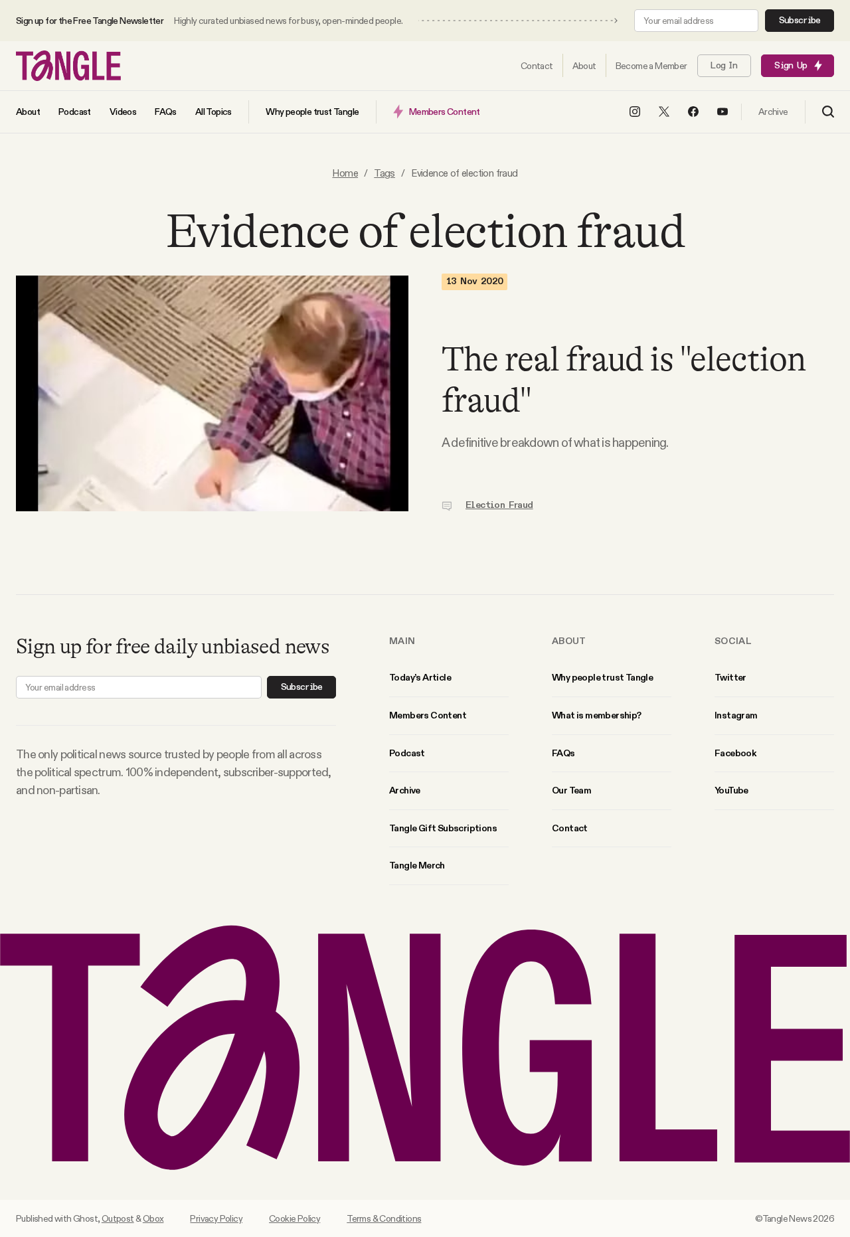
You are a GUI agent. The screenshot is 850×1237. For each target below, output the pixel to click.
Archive (404, 790)
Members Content (427, 715)
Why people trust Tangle (602, 677)
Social (733, 641)
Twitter (730, 677)
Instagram (736, 715)
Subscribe (800, 20)
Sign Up (790, 65)
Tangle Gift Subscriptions (443, 828)
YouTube (731, 790)
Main (402, 641)
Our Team (571, 790)
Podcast (407, 753)
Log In (724, 65)
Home (345, 173)
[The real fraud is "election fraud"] (212, 393)
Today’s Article (420, 677)
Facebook (735, 753)
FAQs (563, 753)
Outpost (118, 1218)
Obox (153, 1218)
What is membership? (596, 715)
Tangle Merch (417, 865)
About (569, 641)
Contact (570, 828)
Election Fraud (499, 505)
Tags (384, 173)
